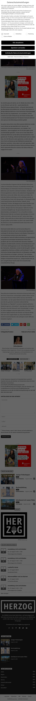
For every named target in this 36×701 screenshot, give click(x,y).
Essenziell (6, 34)
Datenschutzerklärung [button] (18, 56)
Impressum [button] (26, 56)
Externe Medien (8, 36)
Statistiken (18, 34)
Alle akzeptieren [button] (18, 43)
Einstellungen (5, 30)
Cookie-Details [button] (10, 56)
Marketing (31, 34)
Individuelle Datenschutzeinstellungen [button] (18, 53)
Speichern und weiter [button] (18, 48)
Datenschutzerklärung (7, 28)
